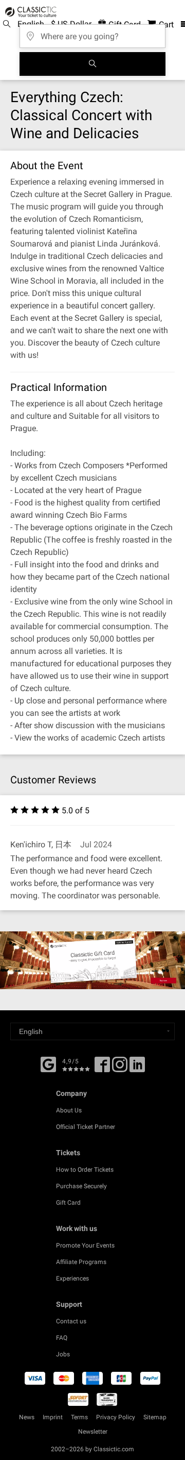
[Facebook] (48, 1063)
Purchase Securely (81, 1186)
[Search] (92, 64)
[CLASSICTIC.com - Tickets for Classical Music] (29, 12)
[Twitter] (119, 1068)
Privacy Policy (115, 1417)
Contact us (71, 1321)
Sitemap (154, 1417)
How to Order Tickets (85, 1169)
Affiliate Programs (81, 1262)
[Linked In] (137, 1068)
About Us (69, 1110)
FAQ (61, 1337)
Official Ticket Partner (85, 1126)
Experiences (72, 1278)
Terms (79, 1417)
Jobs (63, 1354)
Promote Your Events (85, 1245)
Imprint (53, 1417)
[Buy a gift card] (92, 960)
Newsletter (92, 1431)
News (26, 1417)
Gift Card (68, 1202)
